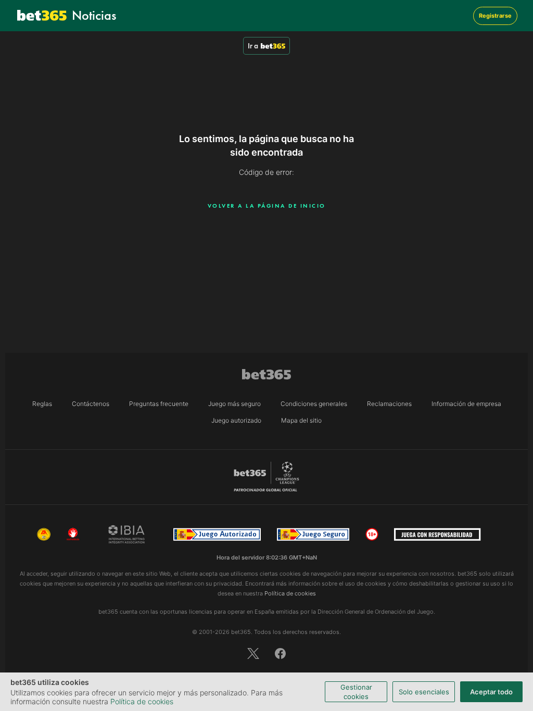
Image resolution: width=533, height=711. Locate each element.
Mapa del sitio (301, 420)
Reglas (42, 404)
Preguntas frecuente (158, 404)
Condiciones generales (314, 404)
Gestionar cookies (356, 692)
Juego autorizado (236, 420)
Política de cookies (141, 701)
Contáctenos (90, 404)
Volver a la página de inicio (267, 205)
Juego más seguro (234, 404)
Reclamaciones (389, 404)
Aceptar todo (491, 692)
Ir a (253, 45)
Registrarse (495, 15)
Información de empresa (466, 404)
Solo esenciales (424, 692)
